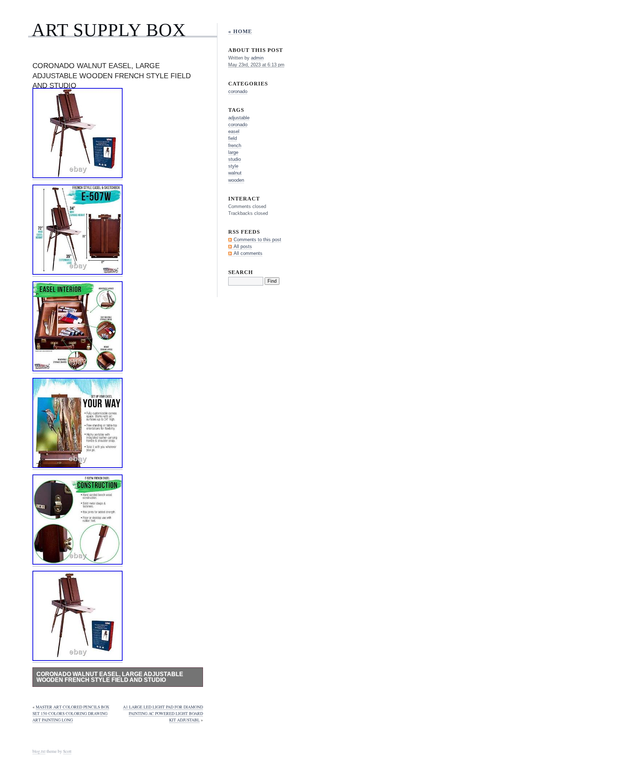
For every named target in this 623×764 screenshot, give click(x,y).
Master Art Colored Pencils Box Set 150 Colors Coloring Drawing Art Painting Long (70, 713)
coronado (237, 91)
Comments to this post (257, 239)
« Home (240, 31)
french (234, 145)
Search (240, 272)
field (232, 138)
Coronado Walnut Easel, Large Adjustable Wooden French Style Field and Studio (109, 677)
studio (234, 159)
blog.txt (38, 751)
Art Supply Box (109, 29)
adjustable (238, 117)
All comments (248, 253)
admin (257, 58)
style (233, 166)
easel (233, 131)
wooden (236, 180)
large (233, 152)
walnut (235, 173)
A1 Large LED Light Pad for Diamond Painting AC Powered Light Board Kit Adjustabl (163, 713)
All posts (243, 246)
